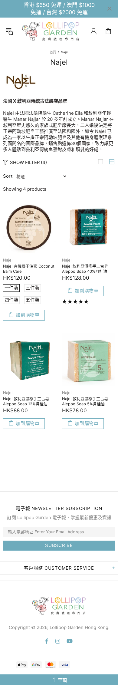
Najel (7, 260)
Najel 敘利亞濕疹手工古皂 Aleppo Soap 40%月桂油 (85, 269)
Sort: (8, 176)
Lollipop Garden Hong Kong (50, 31)
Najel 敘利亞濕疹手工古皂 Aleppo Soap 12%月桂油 (26, 401)
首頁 (53, 52)
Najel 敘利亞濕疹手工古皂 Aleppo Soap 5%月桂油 (85, 401)
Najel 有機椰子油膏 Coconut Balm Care (28, 269)
